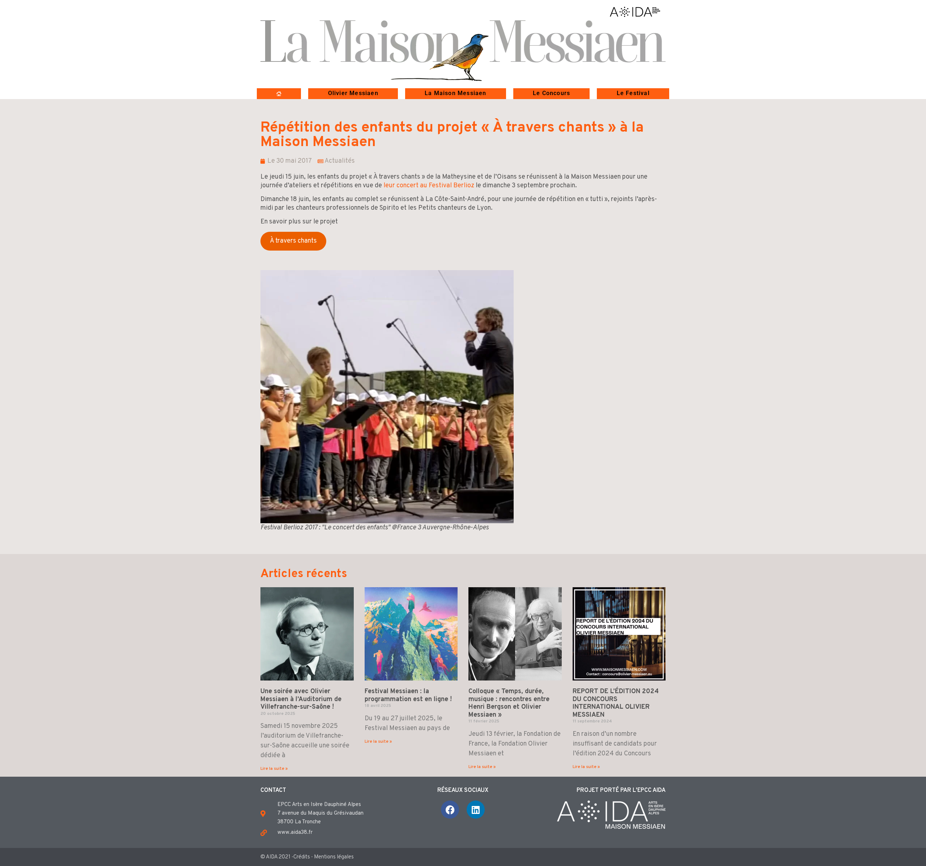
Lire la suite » (274, 769)
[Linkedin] (476, 810)
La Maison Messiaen (456, 93)
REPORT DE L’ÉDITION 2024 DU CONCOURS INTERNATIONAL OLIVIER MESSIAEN (616, 703)
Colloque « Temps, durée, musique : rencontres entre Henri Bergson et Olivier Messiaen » (508, 703)
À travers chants (293, 241)
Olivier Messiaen (353, 93)
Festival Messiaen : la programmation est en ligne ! (408, 695)
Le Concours (551, 93)
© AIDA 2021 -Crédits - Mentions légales (307, 857)
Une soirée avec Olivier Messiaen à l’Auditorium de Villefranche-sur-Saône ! (300, 699)
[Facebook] (450, 810)
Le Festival (633, 93)
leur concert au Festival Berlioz (428, 186)
